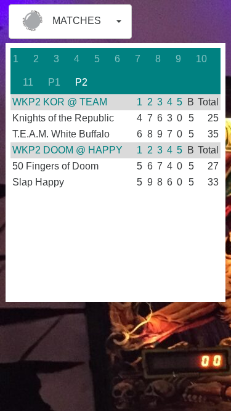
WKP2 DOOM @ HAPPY (67, 150)
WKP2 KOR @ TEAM (59, 102)
